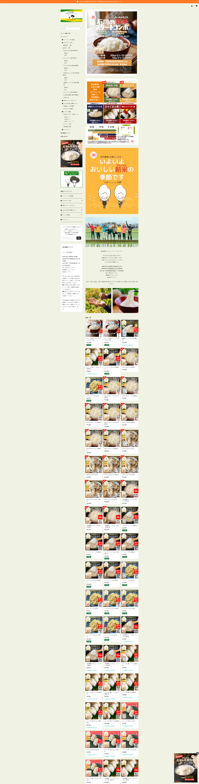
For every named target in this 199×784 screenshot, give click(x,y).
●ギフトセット (66, 129)
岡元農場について (65, 133)
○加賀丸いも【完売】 (69, 106)
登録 (79, 238)
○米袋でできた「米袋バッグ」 (71, 114)
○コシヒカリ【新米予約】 (70, 58)
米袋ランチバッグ (68, 121)
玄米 (65, 55)
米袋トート (67, 117)
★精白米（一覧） (67, 45)
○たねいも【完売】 (68, 108)
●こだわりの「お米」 (67, 42)
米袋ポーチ (67, 119)
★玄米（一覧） (67, 48)
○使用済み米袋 (67, 126)
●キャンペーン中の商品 (68, 39)
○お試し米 (66, 97)
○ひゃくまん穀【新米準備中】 (71, 65)
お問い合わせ (64, 136)
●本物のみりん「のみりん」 (69, 100)
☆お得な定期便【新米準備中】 (71, 95)
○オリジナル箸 (67, 124)
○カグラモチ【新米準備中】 (70, 92)
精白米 (66, 53)
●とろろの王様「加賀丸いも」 (70, 103)
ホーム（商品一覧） (66, 33)
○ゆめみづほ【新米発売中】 (70, 50)
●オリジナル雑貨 (66, 111)
